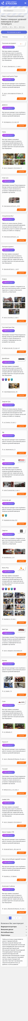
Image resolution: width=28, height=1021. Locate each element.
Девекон (5, 105)
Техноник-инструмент (9, 43)
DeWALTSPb (6, 799)
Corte (3, 701)
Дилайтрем (5, 358)
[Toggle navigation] (25, 3)
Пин (3, 460)
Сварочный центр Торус (10, 76)
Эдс (3, 432)
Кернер (4, 660)
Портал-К (5, 742)
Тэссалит (5, 769)
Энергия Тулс (6, 401)
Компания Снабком (8, 886)
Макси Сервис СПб (8, 832)
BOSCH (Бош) (22, 27)
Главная (3, 16)
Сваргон (4, 530)
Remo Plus (5, 568)
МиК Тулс (5, 629)
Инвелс (4, 279)
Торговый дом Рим (8, 327)
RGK (11, 27)
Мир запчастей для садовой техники (14, 859)
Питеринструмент (8, 246)
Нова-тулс (5, 178)
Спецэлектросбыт (7, 216)
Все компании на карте (14, 32)
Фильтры (5, 37)
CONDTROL (5, 27)
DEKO (15, 27)
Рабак (4, 132)
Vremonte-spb (6, 500)
